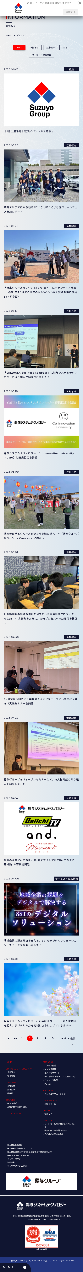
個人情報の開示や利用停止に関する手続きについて (29, 1151)
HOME (9, 1062)
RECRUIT (47, 1110)
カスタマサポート (52, 1072)
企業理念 (11, 1072)
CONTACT (47, 1120)
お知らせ (34, 47)
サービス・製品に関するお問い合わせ (59, 1125)
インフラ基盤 (50, 1069)
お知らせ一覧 (50, 1103)
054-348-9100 (34, 1219)
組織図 (10, 1093)
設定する (71, 11)
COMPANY (11, 1082)
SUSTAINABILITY (13, 1113)
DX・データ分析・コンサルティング (60, 1076)
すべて (19, 47)
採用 (65, 47)
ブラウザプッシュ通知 (17, 1165)
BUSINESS (48, 1062)
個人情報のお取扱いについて (19, 1148)
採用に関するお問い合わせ (56, 1130)
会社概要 (11, 1085)
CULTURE (10, 1100)
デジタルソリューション (55, 1093)
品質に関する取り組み (17, 1107)
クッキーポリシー (15, 1158)
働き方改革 (12, 1103)
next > (64, 1038)
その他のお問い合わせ (54, 1134)
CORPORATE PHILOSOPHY (19, 1069)
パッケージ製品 (51, 1080)
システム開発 (50, 1065)
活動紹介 (50, 47)
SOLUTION (48, 1090)
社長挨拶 (11, 1075)
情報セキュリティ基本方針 (18, 1155)
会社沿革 (11, 1089)
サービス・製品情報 (41, 54)
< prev (13, 1038)
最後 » (72, 1038)
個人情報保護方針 (15, 1144)
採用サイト (49, 1113)
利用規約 (11, 1162)
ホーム (9, 35)
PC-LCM (47, 1083)
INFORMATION (50, 1100)
